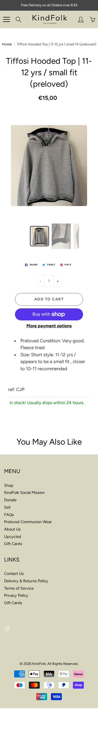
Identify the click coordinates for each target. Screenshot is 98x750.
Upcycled (12, 536)
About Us (12, 529)
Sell (7, 507)
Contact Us (14, 573)
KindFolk (39, 664)
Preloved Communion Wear (28, 521)
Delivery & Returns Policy (26, 580)
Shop (8, 485)
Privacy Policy (16, 595)
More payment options (49, 325)
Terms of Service (19, 588)
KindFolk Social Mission (24, 492)
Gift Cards (13, 543)
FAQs (9, 514)
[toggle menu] (6, 19)
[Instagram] (7, 628)
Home (7, 44)
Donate (10, 499)
